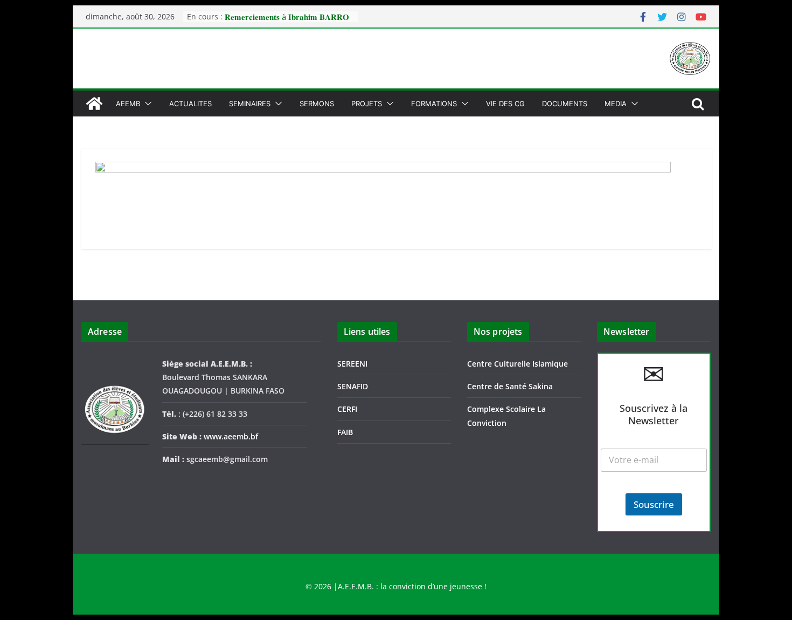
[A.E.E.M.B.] (94, 103)
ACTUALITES (190, 103)
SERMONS (317, 103)
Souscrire (654, 504)
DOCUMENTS (564, 103)
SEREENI (352, 364)
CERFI (347, 409)
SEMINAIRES (249, 103)
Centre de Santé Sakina (510, 386)
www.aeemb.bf (231, 436)
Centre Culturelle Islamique (517, 364)
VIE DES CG (505, 103)
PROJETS (366, 103)
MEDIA (616, 103)
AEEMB (128, 103)
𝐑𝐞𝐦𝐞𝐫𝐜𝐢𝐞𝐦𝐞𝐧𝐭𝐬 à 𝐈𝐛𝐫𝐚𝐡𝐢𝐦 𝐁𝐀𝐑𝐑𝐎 (287, 16)
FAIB (345, 432)
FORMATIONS (434, 103)
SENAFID (352, 386)
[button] (146, 104)
